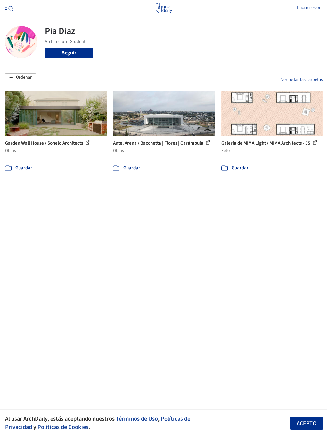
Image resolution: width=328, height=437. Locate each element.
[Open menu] (8, 7)
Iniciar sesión (309, 7)
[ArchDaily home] (164, 8)
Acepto (306, 423)
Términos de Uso (137, 419)
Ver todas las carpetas (302, 79)
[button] (20, 77)
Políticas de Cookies (62, 427)
